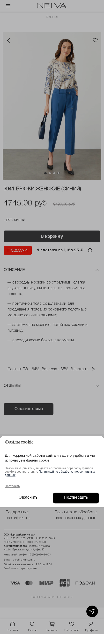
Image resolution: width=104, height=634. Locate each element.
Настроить (12, 486)
